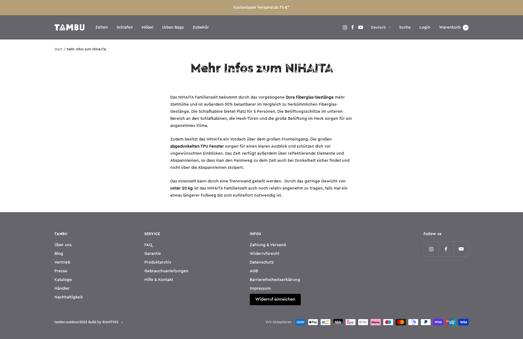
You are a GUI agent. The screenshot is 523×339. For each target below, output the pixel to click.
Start (58, 49)
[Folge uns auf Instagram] (345, 27)
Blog (58, 254)
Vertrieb (62, 262)
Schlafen (125, 27)
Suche (405, 27)
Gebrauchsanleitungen (166, 271)
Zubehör (201, 27)
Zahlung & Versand (268, 245)
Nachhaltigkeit (68, 297)
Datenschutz (262, 262)
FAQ (148, 245)
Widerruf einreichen (275, 299)
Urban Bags (173, 27)
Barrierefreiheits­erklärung (275, 280)
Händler (62, 288)
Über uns (63, 245)
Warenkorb (453, 27)
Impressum (260, 288)
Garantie (152, 254)
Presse (60, 271)
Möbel (147, 27)
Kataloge (63, 280)
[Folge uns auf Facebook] (353, 27)
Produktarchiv (157, 262)
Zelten (101, 27)
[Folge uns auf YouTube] (360, 27)
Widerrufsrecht (264, 254)
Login (424, 27)
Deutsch (378, 27)
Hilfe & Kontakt (158, 280)
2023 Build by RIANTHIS (98, 322)
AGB (254, 271)
